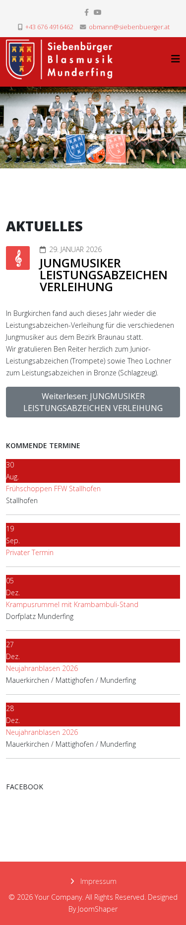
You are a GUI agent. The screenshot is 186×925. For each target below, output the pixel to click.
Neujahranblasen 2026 (42, 668)
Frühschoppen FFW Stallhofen (53, 488)
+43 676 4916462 (49, 27)
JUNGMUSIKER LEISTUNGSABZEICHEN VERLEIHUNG (104, 275)
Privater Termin (30, 552)
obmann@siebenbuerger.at (129, 27)
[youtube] (98, 12)
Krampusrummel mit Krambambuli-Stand (72, 604)
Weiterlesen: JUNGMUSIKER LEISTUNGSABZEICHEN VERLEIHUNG (93, 402)
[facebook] (86, 12)
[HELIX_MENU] (175, 58)
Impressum (97, 881)
